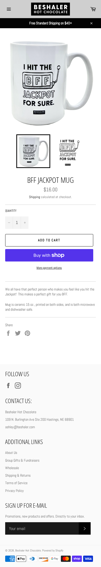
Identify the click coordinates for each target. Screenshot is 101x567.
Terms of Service (16, 483)
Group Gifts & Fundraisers (22, 460)
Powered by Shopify (52, 550)
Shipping (34, 197)
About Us (11, 452)
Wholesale (12, 468)
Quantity (11, 211)
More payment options (49, 268)
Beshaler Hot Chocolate (28, 550)
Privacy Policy (14, 490)
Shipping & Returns (18, 475)
